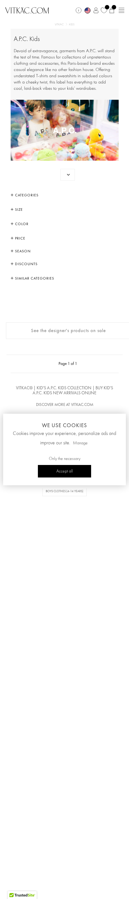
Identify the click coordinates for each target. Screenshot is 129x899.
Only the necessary (64, 459)
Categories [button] (26, 195)
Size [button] (18, 209)
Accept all (64, 471)
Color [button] (21, 223)
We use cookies (64, 425)
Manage (80, 443)
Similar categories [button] (34, 278)
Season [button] (22, 251)
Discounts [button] (26, 263)
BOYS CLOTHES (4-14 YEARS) (64, 491)
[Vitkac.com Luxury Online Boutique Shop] (27, 10)
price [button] (19, 238)
